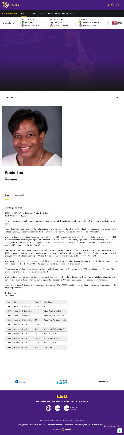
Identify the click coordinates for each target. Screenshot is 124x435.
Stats (49, 13)
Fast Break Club (61, 13)
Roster (24, 13)
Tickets (42, 13)
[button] (19, 23)
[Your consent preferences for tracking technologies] (119, 430)
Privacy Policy (22, 425)
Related (19, 195)
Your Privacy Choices (82, 425)
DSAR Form (69, 425)
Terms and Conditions (55, 425)
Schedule (32, 13)
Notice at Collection (99, 425)
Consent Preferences (37, 425)
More (72, 13)
